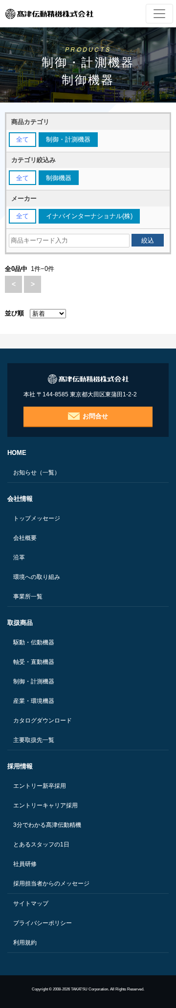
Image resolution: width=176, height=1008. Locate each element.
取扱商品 (20, 622)
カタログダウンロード (42, 720)
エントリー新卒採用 (39, 785)
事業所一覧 (28, 596)
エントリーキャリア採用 (45, 805)
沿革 (19, 557)
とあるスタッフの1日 (41, 844)
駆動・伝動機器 (33, 642)
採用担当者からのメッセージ (51, 883)
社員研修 (25, 864)
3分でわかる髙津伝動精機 (47, 825)
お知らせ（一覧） (36, 472)
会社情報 (20, 498)
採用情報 (20, 766)
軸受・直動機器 (33, 661)
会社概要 (25, 538)
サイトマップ (30, 903)
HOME (16, 452)
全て (22, 139)
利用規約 (25, 942)
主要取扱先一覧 (33, 740)
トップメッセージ (36, 518)
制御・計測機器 (33, 681)
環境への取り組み (36, 577)
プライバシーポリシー (42, 923)
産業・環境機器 (33, 701)
